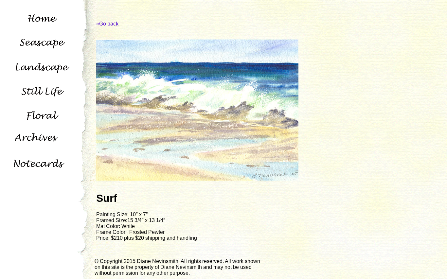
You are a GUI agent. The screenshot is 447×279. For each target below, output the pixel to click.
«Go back (107, 23)
